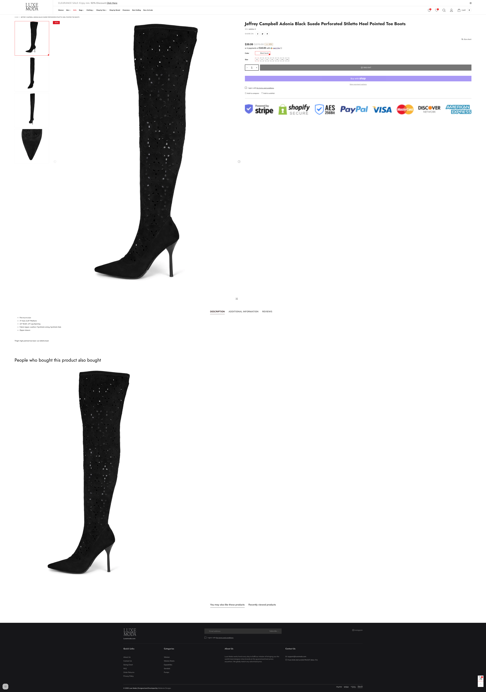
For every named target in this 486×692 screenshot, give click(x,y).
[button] (55, 161)
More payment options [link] (358, 84)
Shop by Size (101, 10)
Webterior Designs (164, 688)
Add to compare (253, 93)
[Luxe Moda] (32, 7)
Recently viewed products (262, 604)
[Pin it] (267, 34)
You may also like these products (227, 604)
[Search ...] (444, 10)
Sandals (167, 668)
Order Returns (128, 672)
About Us (126, 657)
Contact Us (127, 661)
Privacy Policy (128, 676)
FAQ (125, 668)
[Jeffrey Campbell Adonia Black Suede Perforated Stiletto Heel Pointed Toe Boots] (147, 162)
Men (68, 10)
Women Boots (169, 661)
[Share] (257, 34)
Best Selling (136, 10)
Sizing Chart (128, 665)
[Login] (451, 10)
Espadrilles (168, 665)
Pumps (166, 672)
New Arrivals (148, 10)
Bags (81, 10)
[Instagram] (471, 3)
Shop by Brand (114, 10)
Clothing (89, 10)
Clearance (126, 10)
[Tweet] (262, 34)
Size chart (467, 39)
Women (61, 10)
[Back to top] (480, 684)
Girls (74, 10)
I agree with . (261, 88)
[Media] (236, 298)
